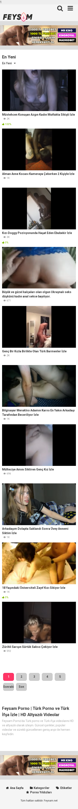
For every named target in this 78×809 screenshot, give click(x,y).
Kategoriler (42, 788)
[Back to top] (70, 801)
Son (21, 686)
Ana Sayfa (17, 788)
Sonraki (8, 686)
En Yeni (7, 63)
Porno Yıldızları (41, 792)
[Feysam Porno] (17, 16)
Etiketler (66, 788)
